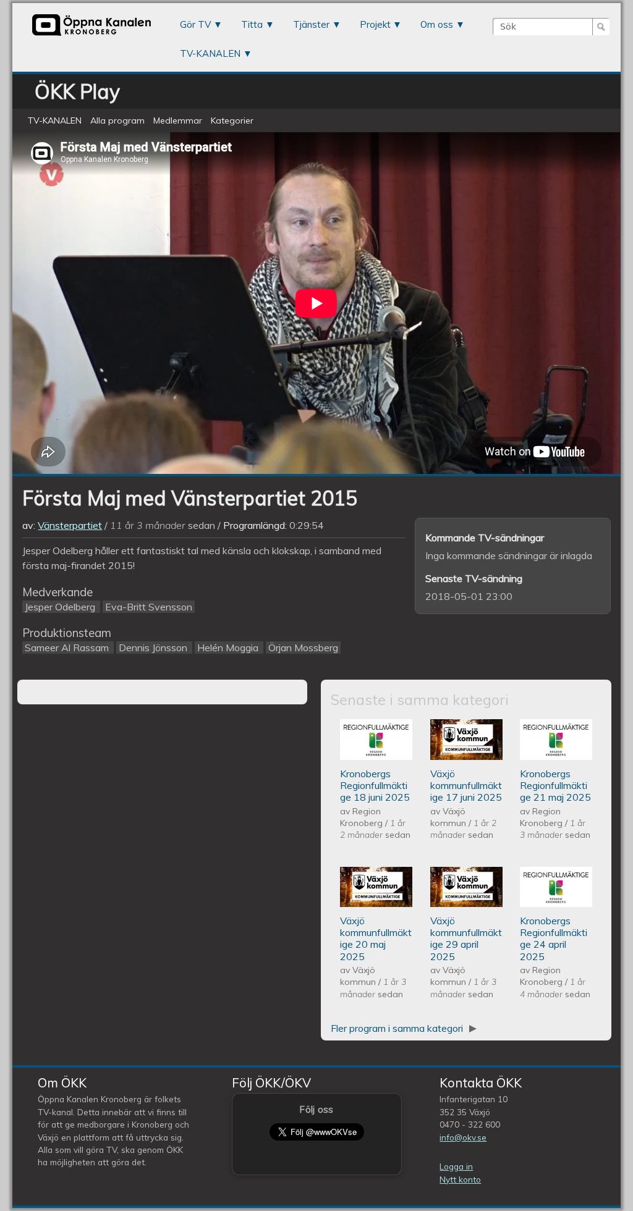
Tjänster (311, 24)
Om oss (436, 24)
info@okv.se (463, 1137)
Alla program (117, 120)
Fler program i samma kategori (398, 1028)
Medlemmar (177, 120)
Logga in (456, 1166)
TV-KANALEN (210, 53)
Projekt (375, 24)
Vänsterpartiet (70, 525)
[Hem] (91, 35)
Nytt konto (460, 1179)
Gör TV (195, 24)
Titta (252, 24)
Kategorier (232, 120)
